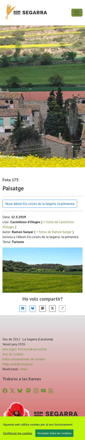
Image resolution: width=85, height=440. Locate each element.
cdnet (23, 369)
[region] (42, 428)
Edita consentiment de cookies (23, 359)
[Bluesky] (32, 308)
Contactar (26, 364)
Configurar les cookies (17, 433)
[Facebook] (22, 308)
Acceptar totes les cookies (54, 433)
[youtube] (43, 391)
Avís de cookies (13, 354)
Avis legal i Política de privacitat (24, 349)
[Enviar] (62, 308)
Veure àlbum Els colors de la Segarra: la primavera (39, 204)
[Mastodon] (42, 308)
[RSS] (50, 391)
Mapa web (9, 364)
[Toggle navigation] (77, 13)
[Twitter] (52, 308)
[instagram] (35, 391)
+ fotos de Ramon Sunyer (53, 232)
